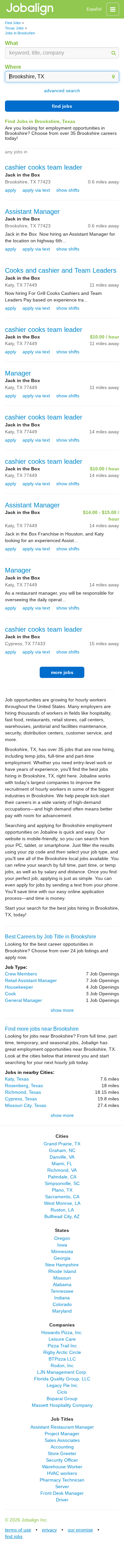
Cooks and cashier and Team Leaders (60, 270)
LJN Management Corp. (62, 1372)
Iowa (62, 1244)
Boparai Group (62, 1398)
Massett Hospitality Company (62, 1405)
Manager (18, 373)
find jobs (62, 106)
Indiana (62, 1297)
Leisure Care (62, 1339)
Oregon (62, 1238)
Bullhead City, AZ (62, 1216)
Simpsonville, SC (62, 1183)
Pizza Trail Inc (62, 1345)
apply (10, 190)
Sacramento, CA (62, 1196)
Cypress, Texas (21, 1098)
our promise (80, 1529)
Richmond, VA (62, 1170)
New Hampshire (62, 1264)
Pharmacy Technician (62, 1480)
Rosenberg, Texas (24, 1085)
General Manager (23, 1000)
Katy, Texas (17, 1079)
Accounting (62, 1446)
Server (62, 1486)
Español (94, 9)
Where (13, 67)
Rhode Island (62, 1271)
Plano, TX (62, 1190)
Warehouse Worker (62, 1466)
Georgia (62, 1258)
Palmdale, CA (62, 1176)
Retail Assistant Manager (31, 980)
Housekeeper (19, 987)
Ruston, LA (62, 1209)
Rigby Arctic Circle (62, 1352)
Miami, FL (62, 1163)
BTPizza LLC (62, 1359)
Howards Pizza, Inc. (62, 1332)
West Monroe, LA (62, 1203)
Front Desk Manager (62, 1493)
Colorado (62, 1304)
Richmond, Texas (23, 1092)
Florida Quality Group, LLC (62, 1378)
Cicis (62, 1392)
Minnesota (62, 1251)
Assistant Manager (32, 211)
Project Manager (62, 1433)
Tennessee (62, 1291)
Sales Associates (62, 1440)
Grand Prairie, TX (62, 1143)
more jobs (62, 672)
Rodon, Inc (62, 1365)
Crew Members (21, 973)
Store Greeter (62, 1453)
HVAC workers (62, 1473)
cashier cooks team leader (43, 167)
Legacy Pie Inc (62, 1385)
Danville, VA (62, 1157)
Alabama (62, 1284)
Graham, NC (62, 1150)
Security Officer (62, 1460)
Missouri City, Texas (25, 1105)
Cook (10, 993)
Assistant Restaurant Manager (62, 1427)
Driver (62, 1499)
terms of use (18, 1529)
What (11, 43)
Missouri (62, 1278)
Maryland (62, 1311)
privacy (49, 1529)
